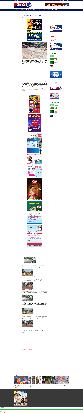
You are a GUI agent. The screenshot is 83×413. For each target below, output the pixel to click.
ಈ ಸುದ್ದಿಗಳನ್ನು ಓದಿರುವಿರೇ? (18, 375)
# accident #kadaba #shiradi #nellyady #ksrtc (27, 349)
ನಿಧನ (52, 9)
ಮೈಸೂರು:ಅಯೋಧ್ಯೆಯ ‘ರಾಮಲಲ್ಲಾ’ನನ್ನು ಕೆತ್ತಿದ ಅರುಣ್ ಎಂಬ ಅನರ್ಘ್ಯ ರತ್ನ (33, 385)
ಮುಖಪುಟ (16, 9)
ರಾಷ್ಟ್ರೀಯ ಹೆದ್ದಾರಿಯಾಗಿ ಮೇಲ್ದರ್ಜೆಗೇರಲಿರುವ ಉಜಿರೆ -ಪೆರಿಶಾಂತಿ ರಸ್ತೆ (28, 302)
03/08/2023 (57, 386)
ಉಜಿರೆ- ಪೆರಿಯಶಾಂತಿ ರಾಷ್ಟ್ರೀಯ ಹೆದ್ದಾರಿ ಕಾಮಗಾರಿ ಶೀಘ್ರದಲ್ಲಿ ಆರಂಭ (28, 289)
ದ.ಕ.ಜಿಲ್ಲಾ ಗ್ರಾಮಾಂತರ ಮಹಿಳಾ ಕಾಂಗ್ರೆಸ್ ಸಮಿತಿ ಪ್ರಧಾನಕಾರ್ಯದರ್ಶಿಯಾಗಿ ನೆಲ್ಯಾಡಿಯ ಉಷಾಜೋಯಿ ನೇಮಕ (41, 353)
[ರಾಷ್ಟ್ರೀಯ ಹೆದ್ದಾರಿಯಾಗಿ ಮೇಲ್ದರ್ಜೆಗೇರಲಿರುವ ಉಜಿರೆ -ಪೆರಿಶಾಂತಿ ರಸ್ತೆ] (27, 295)
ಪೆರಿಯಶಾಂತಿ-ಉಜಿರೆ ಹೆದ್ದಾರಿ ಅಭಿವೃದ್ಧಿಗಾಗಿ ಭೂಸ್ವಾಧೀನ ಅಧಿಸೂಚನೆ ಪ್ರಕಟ (28, 276)
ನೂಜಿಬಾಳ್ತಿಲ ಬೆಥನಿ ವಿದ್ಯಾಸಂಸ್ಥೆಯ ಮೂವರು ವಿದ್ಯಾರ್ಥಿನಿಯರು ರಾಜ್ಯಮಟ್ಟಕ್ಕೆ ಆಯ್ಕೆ (27, 353)
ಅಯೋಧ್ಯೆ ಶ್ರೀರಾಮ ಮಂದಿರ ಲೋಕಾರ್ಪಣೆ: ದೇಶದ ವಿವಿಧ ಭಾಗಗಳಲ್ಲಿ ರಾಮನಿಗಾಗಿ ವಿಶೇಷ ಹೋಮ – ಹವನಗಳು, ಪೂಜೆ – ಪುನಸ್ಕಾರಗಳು (20, 386)
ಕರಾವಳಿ (22, 9)
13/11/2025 (23, 18)
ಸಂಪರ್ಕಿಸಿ (56, 9)
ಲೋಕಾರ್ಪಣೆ (16, 383)
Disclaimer (68, 0)
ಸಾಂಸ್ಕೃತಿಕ (37, 9)
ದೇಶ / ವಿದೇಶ (26, 9)
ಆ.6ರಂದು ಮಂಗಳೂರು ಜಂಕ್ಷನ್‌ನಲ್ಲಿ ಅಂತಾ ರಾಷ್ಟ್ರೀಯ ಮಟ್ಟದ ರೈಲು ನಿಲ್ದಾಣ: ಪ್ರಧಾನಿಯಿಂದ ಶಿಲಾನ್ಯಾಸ (62, 385)
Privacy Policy (64, 0)
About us (61, 0)
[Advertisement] (34, 72)
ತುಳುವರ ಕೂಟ (33, 9)
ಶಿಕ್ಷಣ (48, 9)
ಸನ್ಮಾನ (50, 9)
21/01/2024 (16, 387)
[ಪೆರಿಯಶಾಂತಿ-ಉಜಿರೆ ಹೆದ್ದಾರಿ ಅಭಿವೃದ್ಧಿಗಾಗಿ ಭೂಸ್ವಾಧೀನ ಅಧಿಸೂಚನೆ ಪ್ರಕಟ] (27, 269)
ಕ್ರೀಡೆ (42, 9)
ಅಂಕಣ (40, 9)
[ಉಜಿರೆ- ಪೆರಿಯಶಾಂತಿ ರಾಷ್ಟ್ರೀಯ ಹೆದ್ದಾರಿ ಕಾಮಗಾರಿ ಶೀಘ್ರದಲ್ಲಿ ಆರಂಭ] (27, 282)
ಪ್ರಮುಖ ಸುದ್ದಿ (29, 9)
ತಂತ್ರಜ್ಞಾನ (45, 9)
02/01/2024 (29, 386)
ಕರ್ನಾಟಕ (19, 9)
